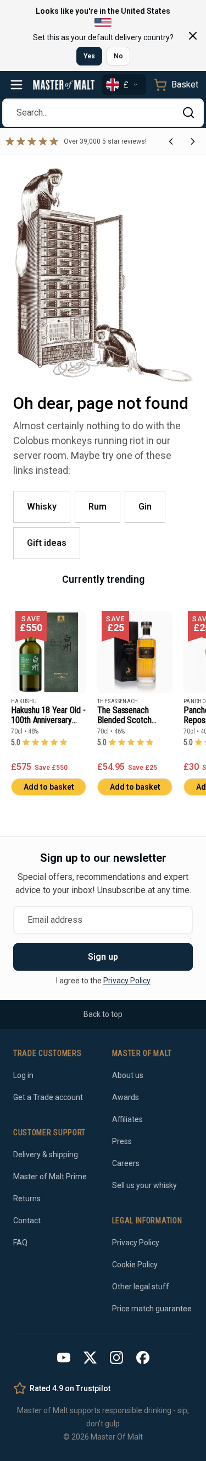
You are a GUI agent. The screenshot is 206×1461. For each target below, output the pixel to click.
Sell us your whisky (144, 1185)
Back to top (103, 1014)
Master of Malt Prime (50, 1176)
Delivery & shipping (45, 1154)
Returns (27, 1198)
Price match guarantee (152, 1308)
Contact (27, 1220)
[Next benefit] (193, 141)
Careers (126, 1163)
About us (127, 1075)
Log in (23, 1075)
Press (122, 1141)
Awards (125, 1097)
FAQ (20, 1242)
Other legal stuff (140, 1286)
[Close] (193, 36)
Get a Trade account (48, 1097)
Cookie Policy (135, 1264)
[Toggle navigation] (16, 85)
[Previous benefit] (171, 141)
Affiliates (127, 1119)
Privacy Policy (127, 980)
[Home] (63, 85)
